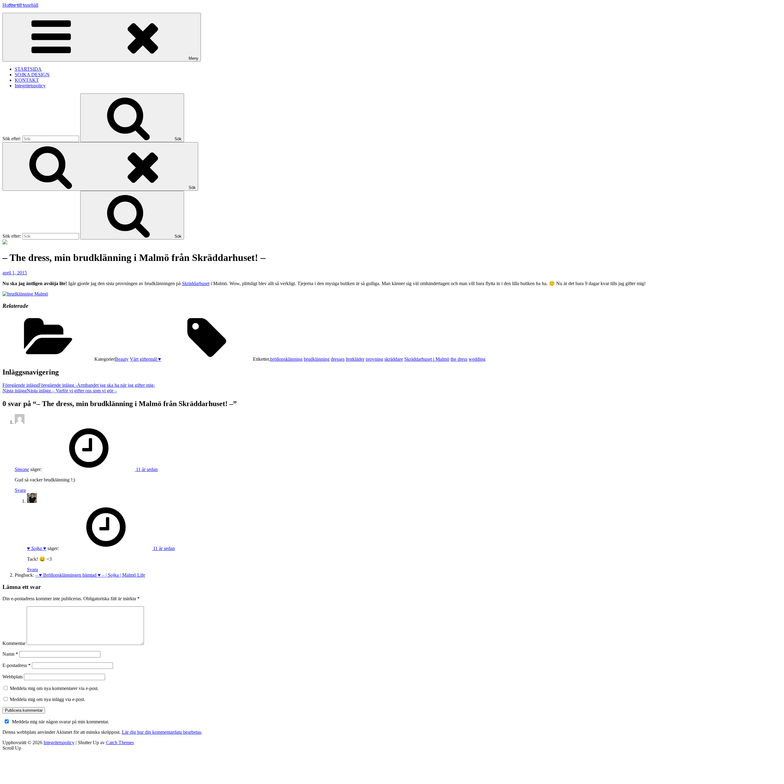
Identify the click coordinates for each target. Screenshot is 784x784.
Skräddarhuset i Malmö (426, 359)
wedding (477, 359)
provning (374, 359)
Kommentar (13, 643)
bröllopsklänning (286, 359)
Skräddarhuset (195, 283)
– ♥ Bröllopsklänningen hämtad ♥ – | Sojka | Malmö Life (90, 575)
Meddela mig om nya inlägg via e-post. (47, 699)
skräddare (393, 359)
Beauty (122, 359)
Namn (10, 654)
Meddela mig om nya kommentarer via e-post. (54, 688)
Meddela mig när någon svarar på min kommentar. (60, 721)
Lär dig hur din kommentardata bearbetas (161, 732)
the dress (458, 359)
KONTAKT (27, 80)
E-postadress (16, 665)
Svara (20, 490)
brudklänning (317, 359)
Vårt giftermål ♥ (145, 359)
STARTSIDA (28, 69)
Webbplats (12, 676)
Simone (22, 469)
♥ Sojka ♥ (36, 548)
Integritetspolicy (30, 85)
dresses (338, 359)
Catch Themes (120, 742)
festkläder (355, 359)
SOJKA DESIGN (32, 74)
